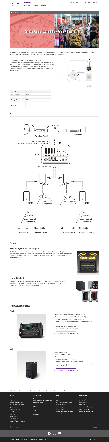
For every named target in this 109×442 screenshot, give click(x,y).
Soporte (77, 2)
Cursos (34, 398)
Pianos (11, 399)
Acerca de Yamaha (83, 395)
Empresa (95, 2)
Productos (27, 5)
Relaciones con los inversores (85, 411)
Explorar (43, 5)
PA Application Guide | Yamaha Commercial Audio (40, 8)
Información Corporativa (84, 399)
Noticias (34, 406)
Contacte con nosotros (60, 399)
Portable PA (27, 2)
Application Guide (16, 13)
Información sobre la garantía (62, 406)
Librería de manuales (60, 409)
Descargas (35, 5)
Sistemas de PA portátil (18, 8)
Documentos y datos (60, 413)
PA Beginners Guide (28, 13)
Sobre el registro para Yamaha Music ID (64, 402)
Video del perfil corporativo (84, 400)
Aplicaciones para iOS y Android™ (17, 421)
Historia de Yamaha (83, 409)
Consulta (26, 8)
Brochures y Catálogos (61, 407)
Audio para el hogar (14, 418)
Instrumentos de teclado (15, 400)
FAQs (57, 400)
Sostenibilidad (82, 413)
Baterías (12, 406)
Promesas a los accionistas (85, 407)
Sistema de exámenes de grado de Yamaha (42, 400)
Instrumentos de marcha (15, 413)
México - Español (88, 2)
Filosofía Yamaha (82, 406)
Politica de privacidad (33, 439)
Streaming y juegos (14, 420)
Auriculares (12, 414)
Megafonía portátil (14, 416)
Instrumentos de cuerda (15, 409)
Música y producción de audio (16, 402)
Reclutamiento (82, 404)
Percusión (12, 411)
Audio (11, 8)
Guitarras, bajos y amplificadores (17, 404)
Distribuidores (71, 2)
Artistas (34, 410)
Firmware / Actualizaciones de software (64, 411)
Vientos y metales (14, 407)
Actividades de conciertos (38, 402)
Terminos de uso (24, 439)
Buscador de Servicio (60, 404)
